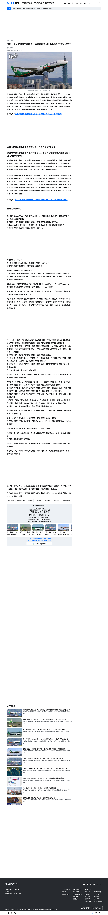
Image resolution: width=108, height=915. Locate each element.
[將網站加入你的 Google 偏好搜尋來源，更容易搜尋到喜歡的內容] (39, 543)
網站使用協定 (76, 896)
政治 (77, 3)
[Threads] (90, 884)
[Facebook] (84, 884)
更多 (94, 3)
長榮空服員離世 (21, 501)
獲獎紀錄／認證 (98, 901)
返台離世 (30, 501)
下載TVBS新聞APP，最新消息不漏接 (39, 538)
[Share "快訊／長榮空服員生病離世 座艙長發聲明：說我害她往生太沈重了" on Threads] (12, 913)
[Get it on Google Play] (97, 908)
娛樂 (81, 3)
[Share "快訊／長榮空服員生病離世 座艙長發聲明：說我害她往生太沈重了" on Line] (8, 913)
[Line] (87, 884)
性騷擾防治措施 (77, 894)
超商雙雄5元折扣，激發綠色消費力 (39, 517)
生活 (73, 3)
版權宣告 (75, 899)
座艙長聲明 (56, 501)
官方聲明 (96, 899)
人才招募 (87, 896)
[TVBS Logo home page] (13, 3)
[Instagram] (94, 884)
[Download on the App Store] (85, 908)
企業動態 (87, 894)
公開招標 (96, 894)
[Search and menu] (99, 3)
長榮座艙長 (38, 501)
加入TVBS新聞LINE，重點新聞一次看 (39, 541)
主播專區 (87, 899)
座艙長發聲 (47, 501)
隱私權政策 (76, 892)
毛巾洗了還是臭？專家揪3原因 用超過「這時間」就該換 (27, 8)
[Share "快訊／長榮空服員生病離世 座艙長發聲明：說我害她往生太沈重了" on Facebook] (15, 913)
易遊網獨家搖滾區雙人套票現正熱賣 (39, 510)
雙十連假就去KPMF (39, 508)
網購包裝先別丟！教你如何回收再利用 (39, 521)
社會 (89, 3)
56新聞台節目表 (66, 894)
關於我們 (64, 892)
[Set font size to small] (92, 913)
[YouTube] (97, 884)
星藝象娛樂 (88, 901)
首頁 (65, 3)
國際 (85, 3)
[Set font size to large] (99, 913)
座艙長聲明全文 (66, 501)
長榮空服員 (11, 501)
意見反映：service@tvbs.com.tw (14, 892)
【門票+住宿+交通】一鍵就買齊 (39, 512)
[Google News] (101, 884)
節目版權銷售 (97, 892)
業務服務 (96, 896)
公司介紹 (87, 892)
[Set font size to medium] (96, 913)
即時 (69, 3)
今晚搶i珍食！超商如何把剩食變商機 (39, 519)
